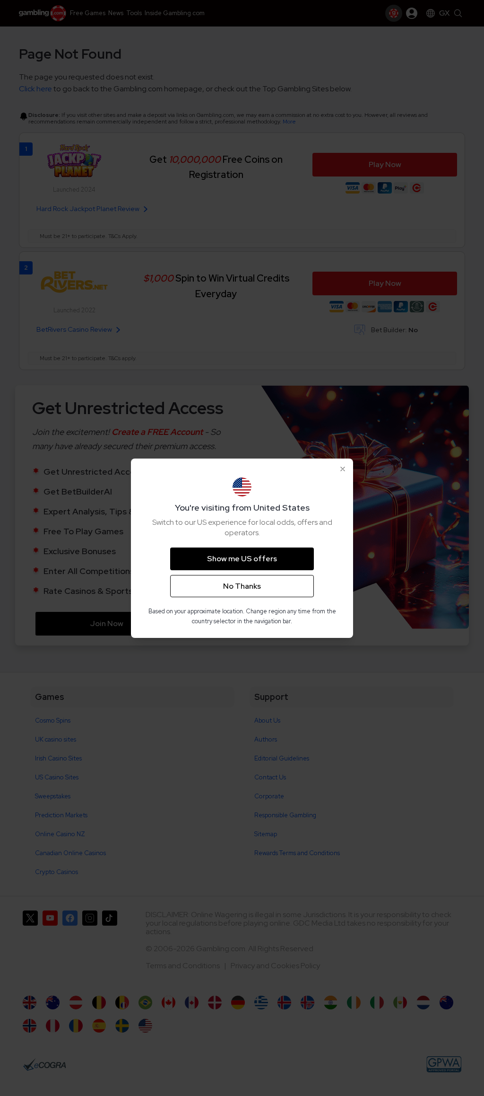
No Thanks (242, 586)
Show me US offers (242, 559)
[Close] (342, 469)
